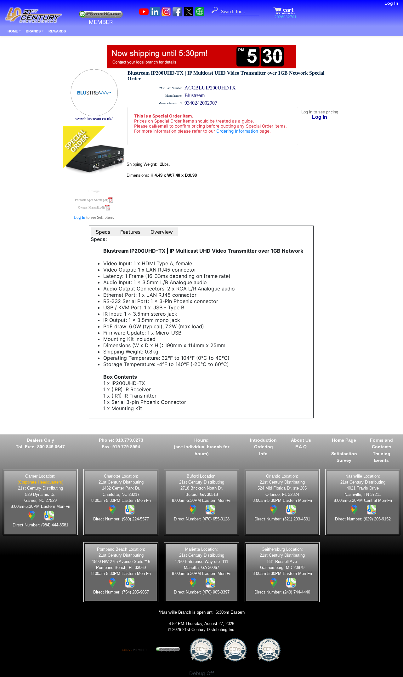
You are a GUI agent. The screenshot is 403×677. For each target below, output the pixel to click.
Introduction (263, 440)
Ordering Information (237, 131)
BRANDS (33, 31)
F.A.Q (301, 446)
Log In (391, 3)
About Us (301, 440)
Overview (161, 232)
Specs (103, 232)
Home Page (344, 440)
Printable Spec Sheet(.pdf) (91, 200)
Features (130, 232)
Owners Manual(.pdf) (91, 207)
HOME (13, 31)
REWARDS (57, 31)
